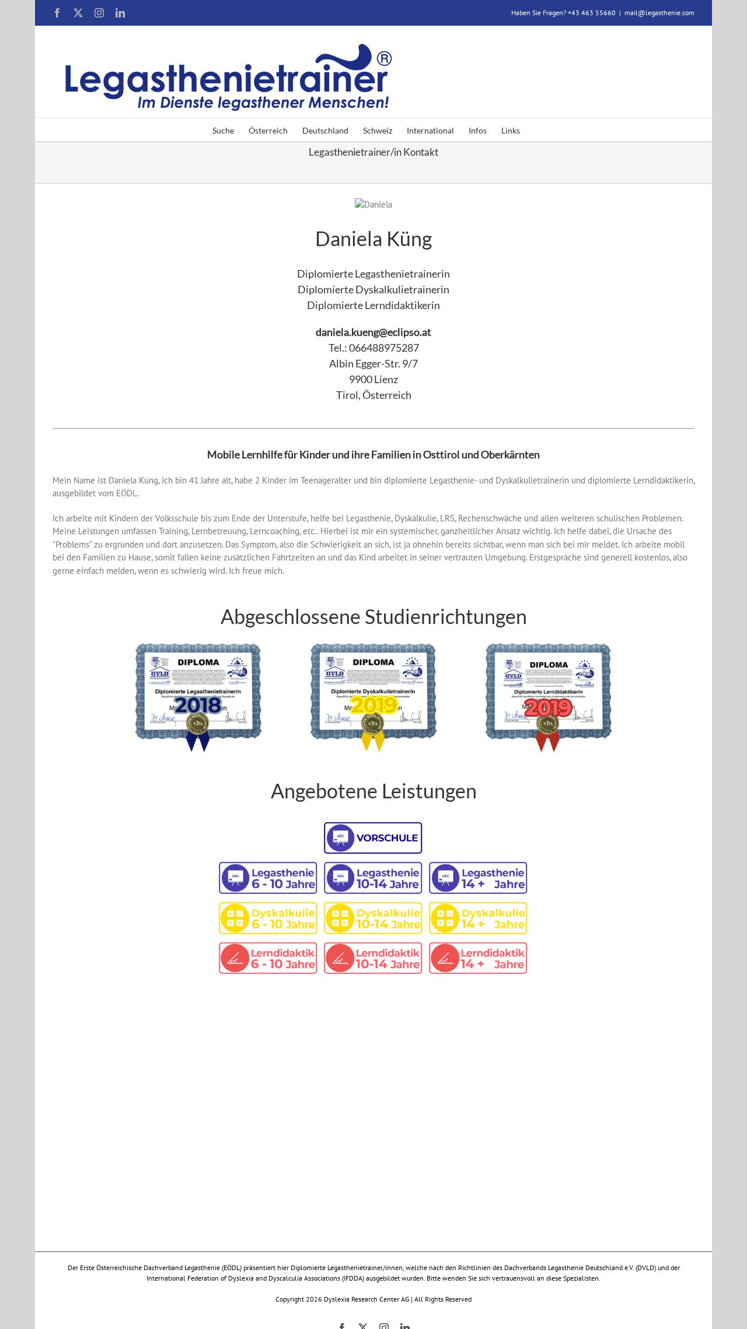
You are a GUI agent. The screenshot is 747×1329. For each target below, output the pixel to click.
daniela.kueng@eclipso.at (373, 331)
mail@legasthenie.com (659, 12)
